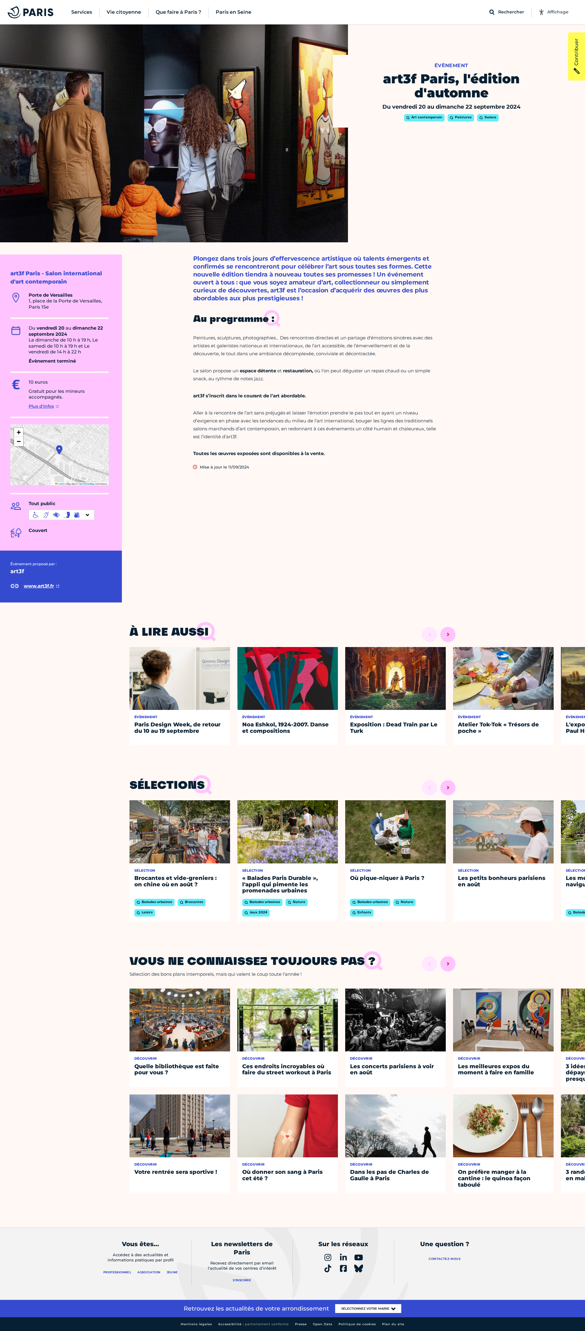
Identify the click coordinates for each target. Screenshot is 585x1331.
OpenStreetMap (86, 483)
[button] (59, 450)
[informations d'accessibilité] (61, 515)
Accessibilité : (253, 1324)
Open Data (322, 1324)
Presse (301, 1324)
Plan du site (393, 1324)
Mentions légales (196, 1324)
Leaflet (61, 483)
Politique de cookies (357, 1324)
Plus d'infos (41, 406)
